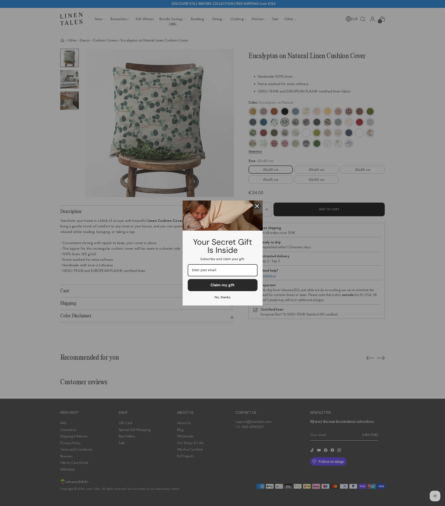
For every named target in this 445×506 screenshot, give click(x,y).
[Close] (257, 206)
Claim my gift (222, 285)
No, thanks (222, 297)
